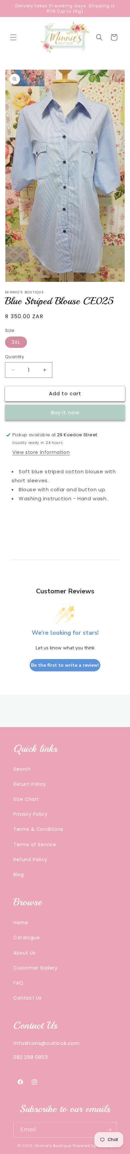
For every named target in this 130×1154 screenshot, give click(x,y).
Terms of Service (34, 844)
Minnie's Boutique (53, 1145)
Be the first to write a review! (65, 665)
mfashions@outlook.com (46, 1043)
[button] (13, 37)
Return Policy (29, 784)
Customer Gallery (35, 968)
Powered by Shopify (93, 1145)
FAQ (18, 983)
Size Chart (26, 799)
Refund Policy (30, 859)
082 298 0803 (30, 1057)
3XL (16, 342)
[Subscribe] (109, 1130)
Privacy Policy (30, 814)
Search (22, 769)
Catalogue (26, 937)
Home (20, 922)
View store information (41, 452)
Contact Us (27, 998)
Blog (18, 874)
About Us (24, 953)
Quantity (14, 357)
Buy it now (65, 412)
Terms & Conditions (38, 829)
